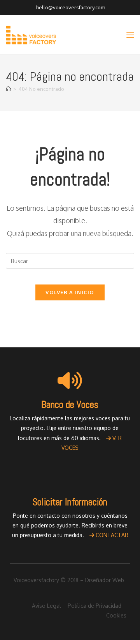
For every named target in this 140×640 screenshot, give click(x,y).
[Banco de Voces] (70, 380)
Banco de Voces (69, 405)
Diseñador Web (104, 580)
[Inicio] (8, 89)
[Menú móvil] (130, 34)
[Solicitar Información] (70, 477)
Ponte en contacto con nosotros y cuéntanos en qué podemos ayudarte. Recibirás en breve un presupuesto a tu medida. (70, 525)
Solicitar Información (70, 502)
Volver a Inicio (70, 292)
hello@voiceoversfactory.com (70, 7)
